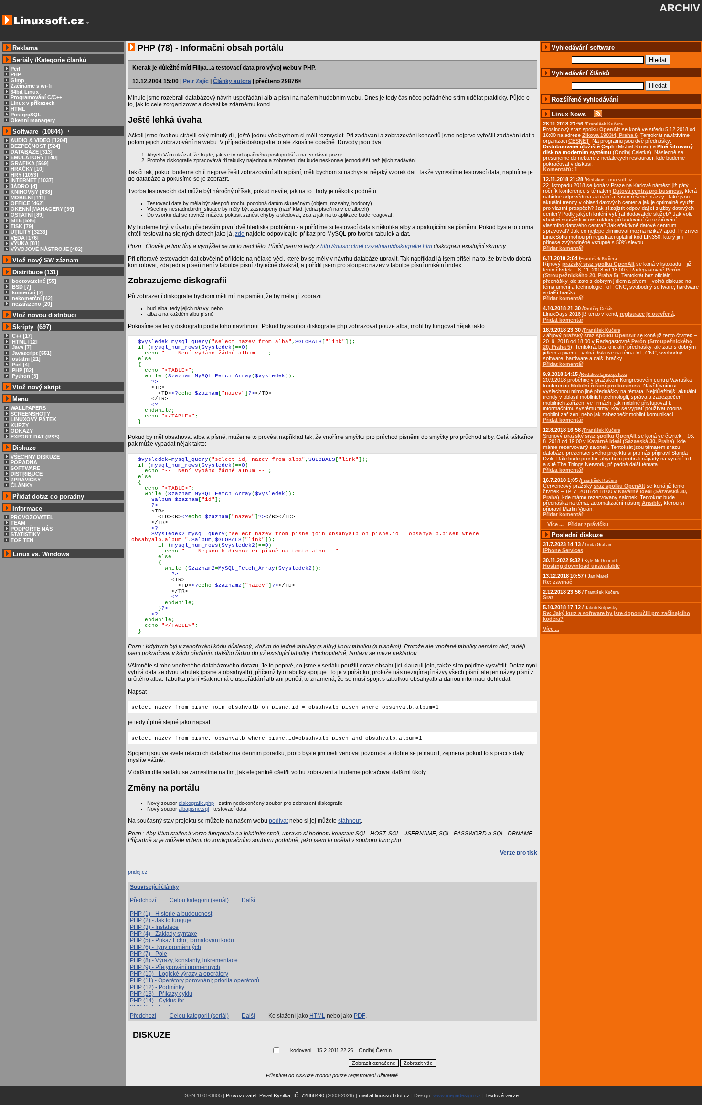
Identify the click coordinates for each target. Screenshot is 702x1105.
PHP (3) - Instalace (154, 927)
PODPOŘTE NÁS (32, 529)
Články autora (232, 81)
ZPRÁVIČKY (26, 479)
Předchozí (143, 900)
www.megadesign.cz (457, 1095)
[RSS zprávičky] (598, 114)
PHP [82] (22, 370)
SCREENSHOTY (30, 414)
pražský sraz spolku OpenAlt (598, 264)
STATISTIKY (25, 534)
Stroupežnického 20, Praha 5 (581, 275)
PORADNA (24, 462)
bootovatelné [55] (33, 281)
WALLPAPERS (28, 408)
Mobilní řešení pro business (605, 385)
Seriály (22, 59)
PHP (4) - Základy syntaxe (163, 933)
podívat (278, 820)
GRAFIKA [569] (30, 163)
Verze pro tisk (518, 852)
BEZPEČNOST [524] (35, 146)
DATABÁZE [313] (32, 152)
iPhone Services (563, 550)
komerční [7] (27, 292)
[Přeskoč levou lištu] (87, 23)
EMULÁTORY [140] (34, 157)
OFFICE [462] (27, 203)
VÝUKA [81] (25, 243)
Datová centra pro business (647, 191)
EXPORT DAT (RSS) (35, 436)
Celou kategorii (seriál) (199, 900)
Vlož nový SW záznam (45, 260)
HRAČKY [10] (27, 169)
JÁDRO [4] (24, 186)
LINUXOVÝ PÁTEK (33, 419)
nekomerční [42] (32, 298)
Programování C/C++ (36, 97)
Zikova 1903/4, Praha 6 (610, 135)
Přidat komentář (563, 248)
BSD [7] (21, 287)
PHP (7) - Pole (148, 953)
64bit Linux (25, 91)
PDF (359, 1015)
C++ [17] (21, 336)
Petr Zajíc (196, 81)
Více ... (551, 629)
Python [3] (24, 376)
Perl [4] (20, 364)
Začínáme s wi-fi (31, 86)
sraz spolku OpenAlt (619, 486)
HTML (18, 109)
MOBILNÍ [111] (28, 197)
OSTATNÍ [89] (27, 215)
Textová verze (502, 1095)
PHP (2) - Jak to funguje (160, 920)
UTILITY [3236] (29, 232)
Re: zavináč (557, 581)
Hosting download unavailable (581, 566)
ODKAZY (22, 431)
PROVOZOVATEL (32, 517)
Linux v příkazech (33, 103)
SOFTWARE (25, 468)
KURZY (20, 425)
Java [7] (21, 347)
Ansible (651, 503)
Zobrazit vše (418, 1063)
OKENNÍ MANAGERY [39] (42, 209)
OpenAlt (609, 129)
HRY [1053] (24, 174)
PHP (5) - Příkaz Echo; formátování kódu (182, 940)
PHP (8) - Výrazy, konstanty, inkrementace (184, 960)
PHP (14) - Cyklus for (157, 1000)
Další (248, 900)
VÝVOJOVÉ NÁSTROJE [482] (47, 249)
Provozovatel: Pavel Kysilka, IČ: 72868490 (275, 1095)
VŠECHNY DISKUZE (35, 456)
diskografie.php (196, 803)
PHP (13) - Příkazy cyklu (161, 993)
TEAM (18, 523)
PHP (16, 74)
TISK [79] (22, 226)
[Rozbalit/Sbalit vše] (68, 131)
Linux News (569, 114)
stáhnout (349, 820)
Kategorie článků (61, 59)
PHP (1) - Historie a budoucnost (171, 913)
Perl (15, 69)
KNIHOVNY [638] (31, 192)
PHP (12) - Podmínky (157, 987)
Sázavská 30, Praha (648, 441)
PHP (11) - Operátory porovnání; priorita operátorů (194, 980)
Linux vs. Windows (41, 554)
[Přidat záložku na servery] (147, 874)
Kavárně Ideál (604, 441)
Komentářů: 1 (560, 169)
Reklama (25, 48)
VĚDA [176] (25, 237)
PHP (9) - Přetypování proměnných (175, 967)
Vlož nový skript (36, 387)
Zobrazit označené (373, 1063)
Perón (673, 269)
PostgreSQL (26, 114)
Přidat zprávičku (588, 524)
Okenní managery (33, 120)
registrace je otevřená (647, 314)
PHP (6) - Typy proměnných (165, 947)
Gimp (17, 80)
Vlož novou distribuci (44, 315)
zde (240, 233)
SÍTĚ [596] (23, 220)
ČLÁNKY (21, 485)
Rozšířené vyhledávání (585, 99)
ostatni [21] (26, 359)
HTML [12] (24, 341)
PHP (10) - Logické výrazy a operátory (179, 973)
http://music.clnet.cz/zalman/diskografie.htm (376, 246)
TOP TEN (22, 540)
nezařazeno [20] (31, 304)
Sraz (548, 597)
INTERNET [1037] (32, 180)
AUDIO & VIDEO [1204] (39, 140)
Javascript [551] (31, 353)
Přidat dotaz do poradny (47, 496)
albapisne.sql (194, 809)
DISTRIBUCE (27, 474)
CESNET (578, 141)
